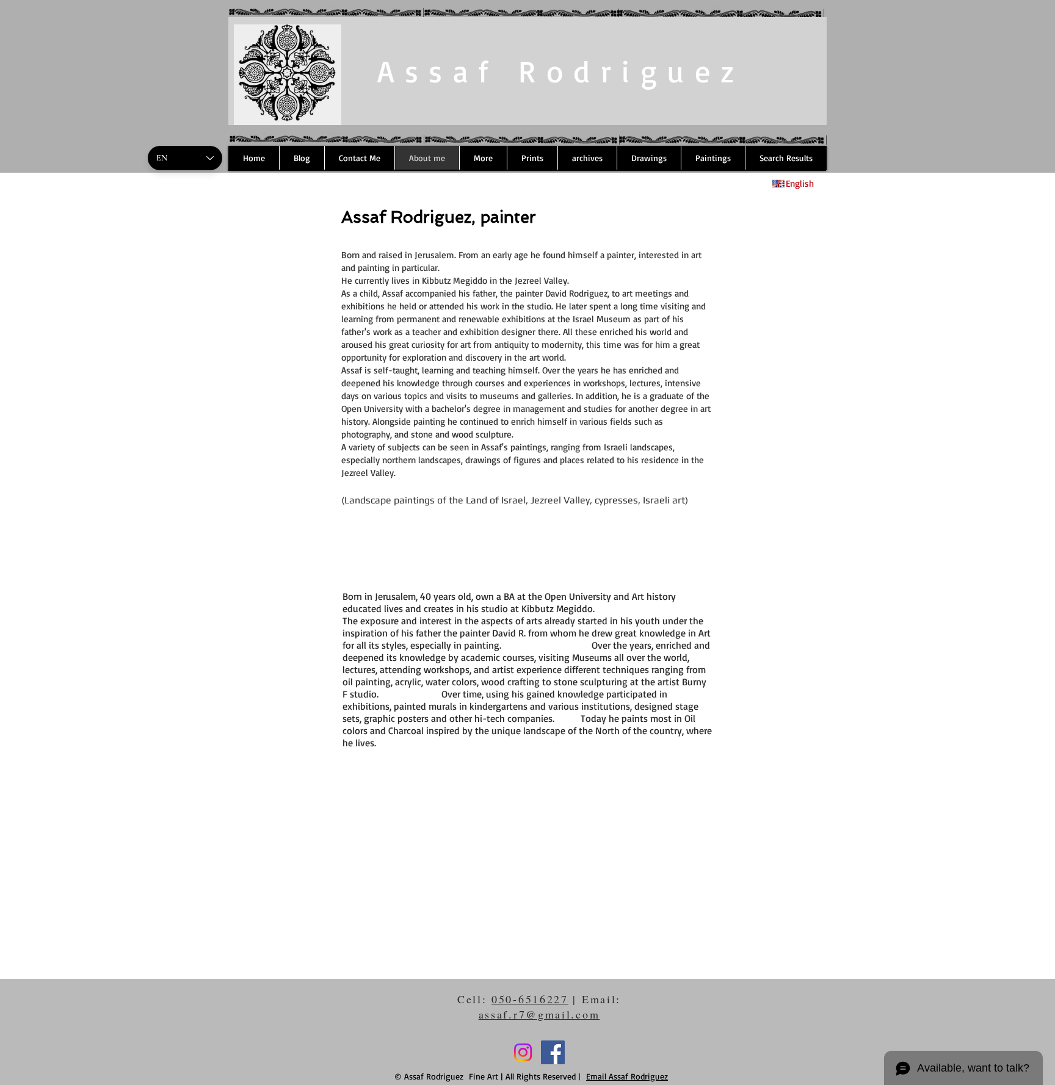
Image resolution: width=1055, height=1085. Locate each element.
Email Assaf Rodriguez (627, 1076)
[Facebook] (553, 1052)
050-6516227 (529, 999)
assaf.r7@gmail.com (539, 1014)
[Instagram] (523, 1052)
